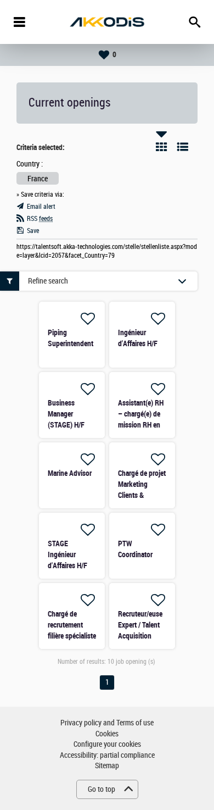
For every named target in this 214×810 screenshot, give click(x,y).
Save (33, 231)
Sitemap (107, 765)
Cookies (107, 734)
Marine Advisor (70, 473)
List (182, 146)
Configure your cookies (107, 744)
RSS (40, 219)
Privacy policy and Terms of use (107, 723)
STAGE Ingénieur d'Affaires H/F (67, 554)
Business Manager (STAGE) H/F (66, 413)
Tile (161, 146)
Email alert (41, 206)
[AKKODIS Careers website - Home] (107, 22)
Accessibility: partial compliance (107, 755)
